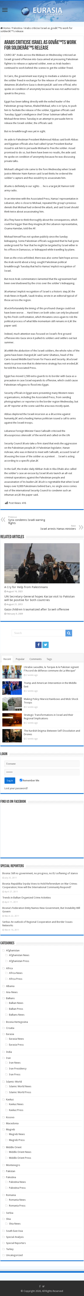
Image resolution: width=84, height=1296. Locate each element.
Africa (9, 968)
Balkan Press (16, 1008)
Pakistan (10, 1171)
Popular (20, 659)
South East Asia (14, 1230)
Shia (8, 1218)
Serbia (9, 1212)
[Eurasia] (42, 10)
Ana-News (12, 992)
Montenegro (13, 1165)
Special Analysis (15, 1236)
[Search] (68, 633)
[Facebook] (38, 645)
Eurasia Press (16, 1044)
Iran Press (14, 1074)
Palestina (17, 28)
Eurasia (10, 1034)
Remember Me (30, 780)
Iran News (15, 1062)
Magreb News (17, 1134)
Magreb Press (17, 1140)
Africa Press (15, 978)
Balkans (10, 998)
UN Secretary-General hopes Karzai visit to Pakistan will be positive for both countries (39, 598)
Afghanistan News (19, 955)
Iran (8, 1058)
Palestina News (17, 1181)
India (9, 1051)
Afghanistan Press (19, 961)
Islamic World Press (20, 1092)
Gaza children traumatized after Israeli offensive (36, 609)
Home (6, 28)
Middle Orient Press (20, 1157)
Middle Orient (13, 1147)
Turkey (9, 1249)
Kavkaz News (16, 1104)
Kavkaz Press (16, 1110)
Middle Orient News (20, 1151)
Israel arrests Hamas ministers (58, 527)
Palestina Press (17, 1187)
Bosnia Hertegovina (17, 1021)
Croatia (10, 1028)
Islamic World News (20, 1086)
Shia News (15, 1223)
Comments (35, 659)
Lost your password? (16, 788)
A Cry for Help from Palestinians (26, 587)
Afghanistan (13, 950)
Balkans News (16, 1014)
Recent (7, 659)
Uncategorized (14, 1255)
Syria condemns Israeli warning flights (26, 520)
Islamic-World (14, 1081)
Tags (49, 659)
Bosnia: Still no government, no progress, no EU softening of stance (40, 873)
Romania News (17, 1199)
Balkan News (16, 1002)
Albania (10, 986)
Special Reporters (16, 1243)
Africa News (15, 973)
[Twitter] (45, 645)
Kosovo (10, 1117)
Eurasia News (16, 1038)
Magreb (10, 1129)
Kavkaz (10, 1099)
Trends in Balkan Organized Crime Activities (26, 897)
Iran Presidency (17, 1068)
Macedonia (12, 1123)
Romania (11, 1195)
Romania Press (17, 1205)
